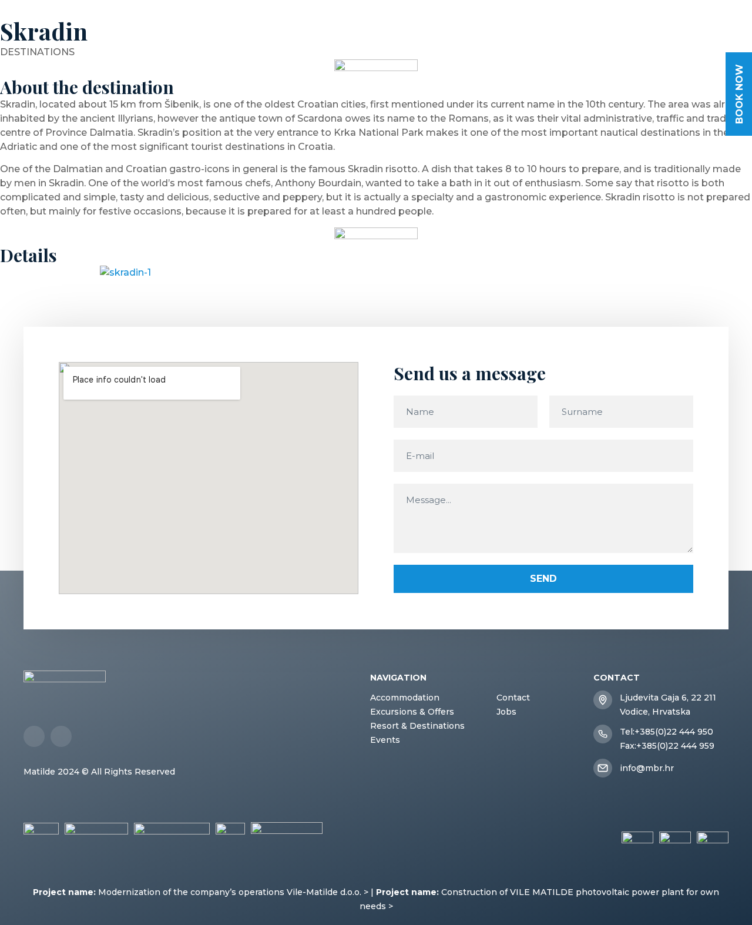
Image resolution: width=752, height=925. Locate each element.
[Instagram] (61, 736)
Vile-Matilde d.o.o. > (327, 892)
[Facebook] (34, 736)
